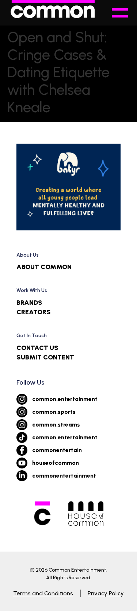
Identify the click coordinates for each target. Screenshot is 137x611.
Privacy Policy (106, 593)
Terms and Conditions (43, 593)
